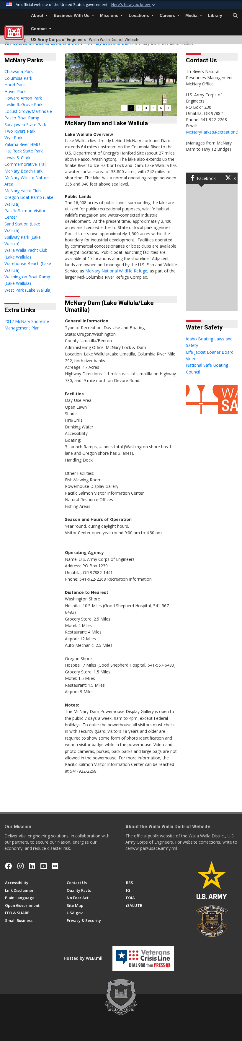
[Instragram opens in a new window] (20, 866)
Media (192, 15)
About (38, 15)
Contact (39, 29)
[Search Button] (235, 15)
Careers (168, 15)
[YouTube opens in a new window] (43, 866)
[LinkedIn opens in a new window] (32, 866)
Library (215, 15)
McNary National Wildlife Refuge (116, 271)
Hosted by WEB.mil (83, 958)
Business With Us (72, 15)
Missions (110, 15)
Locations (139, 15)
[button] (133, 5)
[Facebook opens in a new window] (8, 866)
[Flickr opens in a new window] (55, 866)
